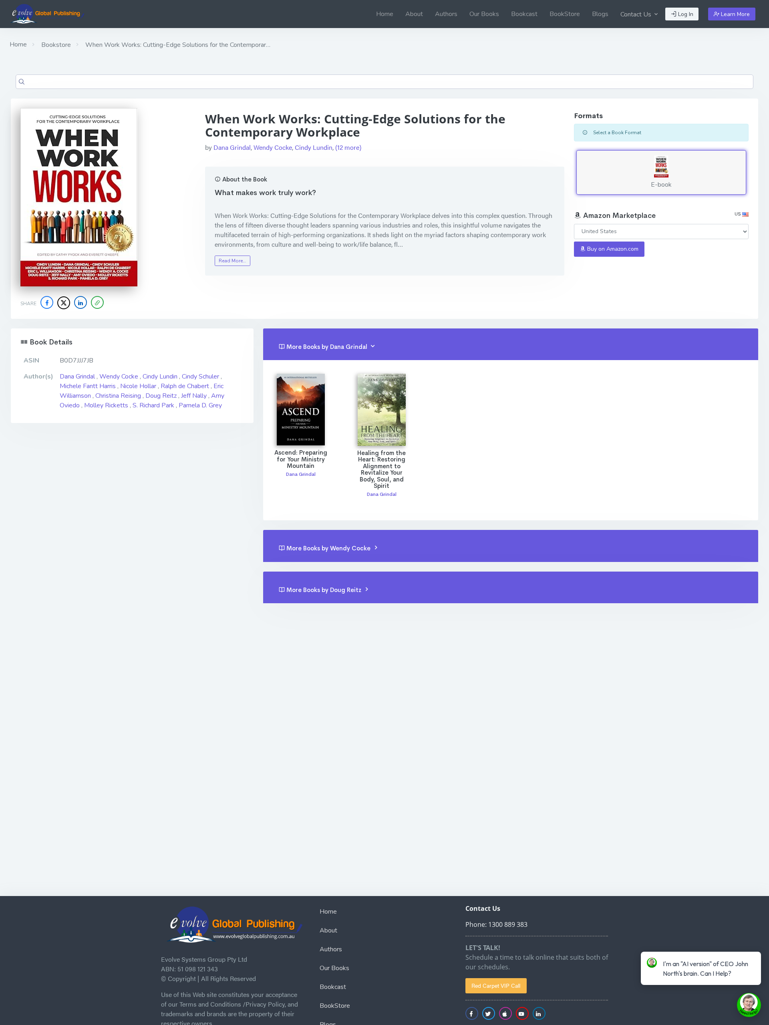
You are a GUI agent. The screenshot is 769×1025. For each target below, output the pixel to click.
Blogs (600, 14)
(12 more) (348, 147)
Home (384, 14)
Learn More (734, 14)
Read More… (232, 261)
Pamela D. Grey (200, 405)
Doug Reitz (161, 395)
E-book (661, 184)
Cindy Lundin (313, 147)
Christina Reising (118, 395)
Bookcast (524, 14)
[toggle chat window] (749, 1005)
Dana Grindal (232, 147)
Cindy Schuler (200, 376)
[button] (97, 302)
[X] (63, 302)
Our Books (484, 14)
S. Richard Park (153, 405)
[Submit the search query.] (22, 82)
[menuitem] (384, 14)
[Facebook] (46, 302)
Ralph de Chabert (185, 386)
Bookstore (55, 44)
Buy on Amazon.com (612, 249)
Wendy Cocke (273, 147)
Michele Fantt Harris (88, 386)
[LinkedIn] (80, 302)
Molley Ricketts (106, 405)
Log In (684, 14)
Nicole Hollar (138, 386)
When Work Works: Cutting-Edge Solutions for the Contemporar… (177, 44)
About (414, 14)
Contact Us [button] (636, 14)
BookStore (565, 14)
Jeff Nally (194, 395)
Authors (446, 14)
